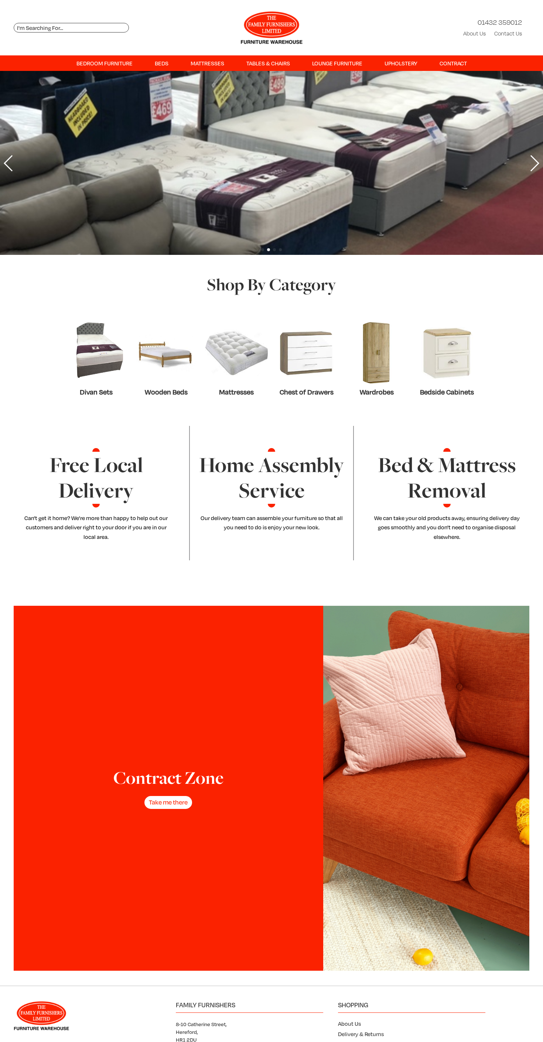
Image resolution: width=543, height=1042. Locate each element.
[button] (262, 249)
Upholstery (401, 63)
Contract (453, 63)
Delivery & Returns (361, 1034)
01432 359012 (500, 22)
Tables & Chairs (268, 63)
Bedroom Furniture (104, 63)
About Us (474, 33)
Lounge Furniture (337, 63)
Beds (161, 63)
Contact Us (508, 33)
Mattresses (207, 63)
